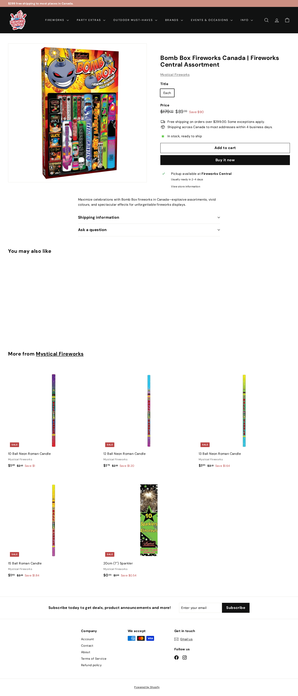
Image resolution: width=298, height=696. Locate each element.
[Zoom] (77, 113)
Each (167, 93)
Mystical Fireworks (175, 74)
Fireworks (55, 20)
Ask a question (92, 229)
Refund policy (91, 665)
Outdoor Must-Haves (133, 20)
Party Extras (89, 20)
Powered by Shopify (147, 687)
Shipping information (98, 217)
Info (245, 20)
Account (87, 639)
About (85, 652)
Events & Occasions (210, 20)
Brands (172, 20)
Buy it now (225, 160)
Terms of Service (93, 659)
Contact (87, 646)
